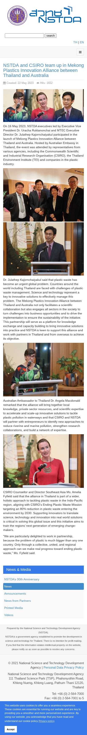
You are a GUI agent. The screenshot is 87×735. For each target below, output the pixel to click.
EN (82, 42)
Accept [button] (11, 729)
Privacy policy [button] (46, 721)
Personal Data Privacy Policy (64, 667)
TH (75, 42)
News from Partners (17, 600)
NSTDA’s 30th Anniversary (21, 579)
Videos (8, 615)
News (8, 586)
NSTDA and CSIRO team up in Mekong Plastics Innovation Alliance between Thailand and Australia (43, 70)
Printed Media (13, 608)
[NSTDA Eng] (43, 16)
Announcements (15, 593)
